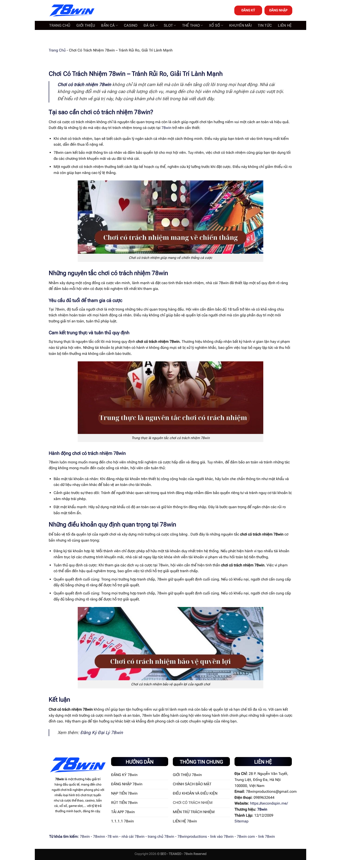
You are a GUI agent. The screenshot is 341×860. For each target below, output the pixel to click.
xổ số (214, 25)
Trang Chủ (57, 50)
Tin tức (265, 25)
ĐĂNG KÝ (248, 10)
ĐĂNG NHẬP (278, 10)
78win (166, 127)
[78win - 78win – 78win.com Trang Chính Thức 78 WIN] (72, 10)
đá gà (149, 25)
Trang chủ (59, 25)
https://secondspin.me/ (269, 803)
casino (131, 25)
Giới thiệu (85, 25)
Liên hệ (285, 25)
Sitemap (241, 821)
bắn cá (108, 25)
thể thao (191, 25)
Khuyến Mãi (240, 25)
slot (168, 25)
